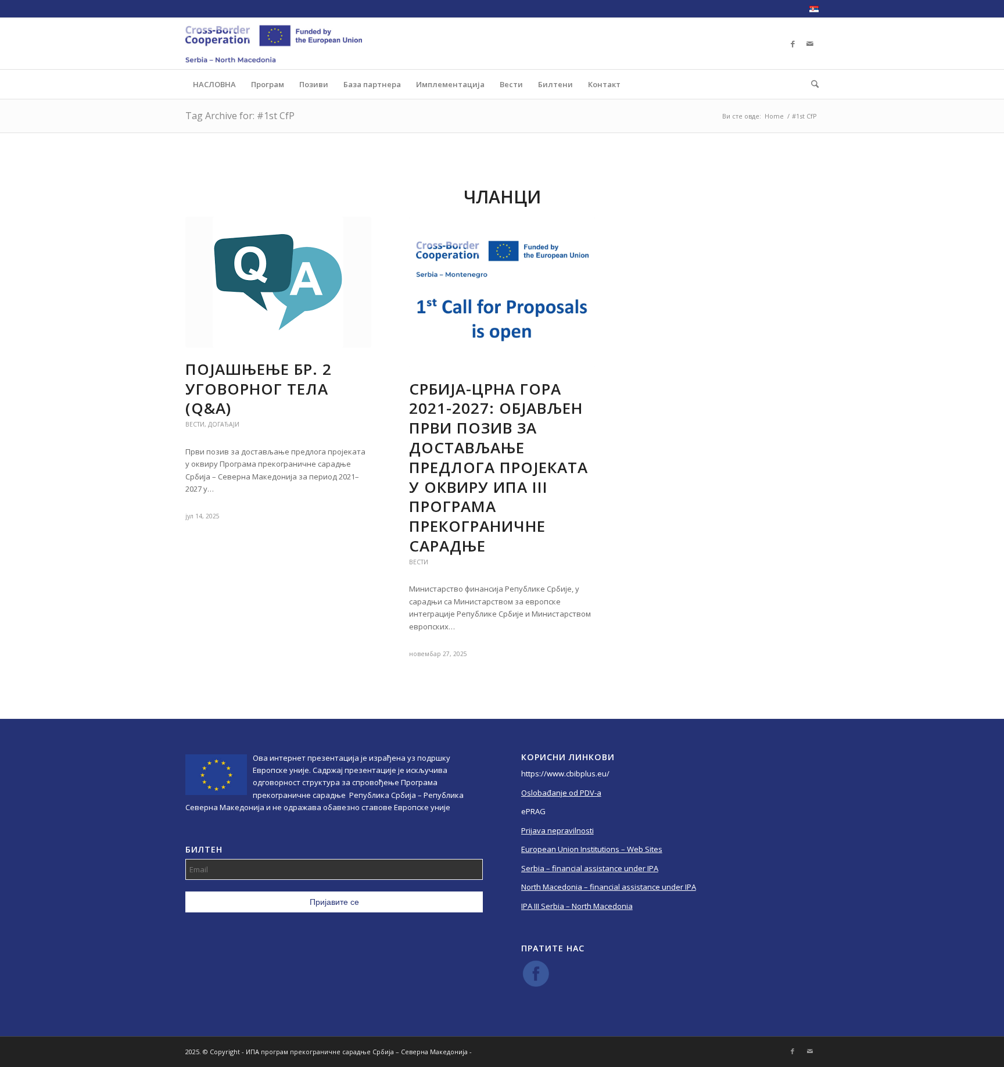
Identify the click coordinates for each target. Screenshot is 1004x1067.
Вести (195, 424)
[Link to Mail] (810, 43)
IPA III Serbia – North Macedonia (577, 906)
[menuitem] (811, 9)
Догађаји (223, 424)
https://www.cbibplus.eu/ (565, 773)
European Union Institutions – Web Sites (591, 849)
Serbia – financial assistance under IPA (589, 868)
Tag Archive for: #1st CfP (240, 115)
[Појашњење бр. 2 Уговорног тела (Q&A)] (278, 282)
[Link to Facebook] (792, 43)
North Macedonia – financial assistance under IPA (608, 887)
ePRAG (533, 811)
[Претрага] (811, 84)
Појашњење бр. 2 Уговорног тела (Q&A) (258, 389)
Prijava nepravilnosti (557, 830)
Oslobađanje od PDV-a (561, 792)
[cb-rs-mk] (273, 43)
